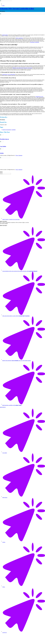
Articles (2, 153)
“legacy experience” (19, 37)
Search (1, 171)
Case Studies (3, 146)
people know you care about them (8, 74)
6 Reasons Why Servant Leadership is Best (17, 8)
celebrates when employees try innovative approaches (22, 67)
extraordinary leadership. (34, 42)
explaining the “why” (39, 96)
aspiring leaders (5, 34)
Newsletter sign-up (4, 139)
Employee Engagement (6, 129)
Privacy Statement (19, 155)
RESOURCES (3, 407)
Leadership (13, 129)
